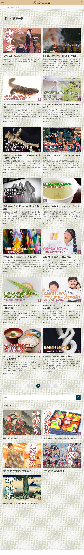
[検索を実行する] (78, 397)
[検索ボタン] (81, 2)
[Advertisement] (42, 524)
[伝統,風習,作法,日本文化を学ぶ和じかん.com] (42, 2)
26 (55, 386)
